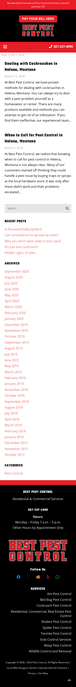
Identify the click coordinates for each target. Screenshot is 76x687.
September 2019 (17, 342)
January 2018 (14, 437)
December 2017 (16, 443)
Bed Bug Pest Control (55, 600)
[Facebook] (18, 577)
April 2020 (12, 301)
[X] (28, 577)
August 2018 (14, 407)
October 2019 (15, 336)
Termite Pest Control (56, 633)
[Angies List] (57, 577)
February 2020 (15, 313)
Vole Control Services (55, 639)
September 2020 (17, 271)
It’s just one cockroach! (21, 247)
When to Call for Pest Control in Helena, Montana (34, 138)
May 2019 (12, 366)
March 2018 (13, 425)
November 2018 (16, 390)
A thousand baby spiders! (23, 229)
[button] (5, 47)
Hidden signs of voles (20, 253)
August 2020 (14, 277)
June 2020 (12, 289)
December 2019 (16, 325)
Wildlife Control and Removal (50, 651)
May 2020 (12, 295)
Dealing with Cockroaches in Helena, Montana (31, 67)
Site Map (43, 673)
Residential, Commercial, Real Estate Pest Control (41, 613)
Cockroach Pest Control (54, 605)
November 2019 (16, 330)
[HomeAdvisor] (38, 577)
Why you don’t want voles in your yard (33, 241)
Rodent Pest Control (56, 621)
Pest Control (14, 473)
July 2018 (11, 413)
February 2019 (15, 378)
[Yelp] (48, 577)
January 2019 (14, 384)
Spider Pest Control (57, 628)
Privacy (32, 673)
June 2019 (12, 360)
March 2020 (13, 307)
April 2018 (12, 419)
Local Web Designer (17, 667)
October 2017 (15, 455)
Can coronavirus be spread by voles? (31, 235)
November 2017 (16, 449)
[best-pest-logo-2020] (38, 30)
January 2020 (14, 319)
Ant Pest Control (59, 594)
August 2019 (14, 348)
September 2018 (17, 401)
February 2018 (15, 431)
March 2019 (13, 372)
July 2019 (11, 354)
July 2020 (11, 283)
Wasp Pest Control (57, 645)
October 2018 (15, 395)
